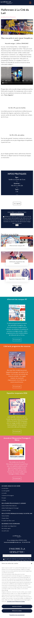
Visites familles (5, 515)
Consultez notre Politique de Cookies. (16, 601)
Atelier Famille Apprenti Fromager (10, 508)
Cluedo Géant (5, 518)
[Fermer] (31, 563)
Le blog (4, 500)
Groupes (4, 498)
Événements (13, 17)
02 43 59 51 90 (26, 542)
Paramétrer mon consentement (17, 615)
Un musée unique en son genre (11, 486)
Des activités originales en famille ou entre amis (17, 513)
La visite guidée (5, 490)
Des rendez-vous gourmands (11, 523)
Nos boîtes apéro (6, 528)
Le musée (4, 493)
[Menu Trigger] (30, 3)
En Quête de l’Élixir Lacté (8, 520)
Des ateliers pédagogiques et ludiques (14, 503)
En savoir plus (17, 339)
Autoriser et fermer (17, 606)
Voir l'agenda (17, 203)
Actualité (3, 17)
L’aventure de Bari (6, 510)
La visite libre (5, 488)
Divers (7, 17)
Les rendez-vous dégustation (9, 526)
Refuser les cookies (17, 610)
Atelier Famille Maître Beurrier (9, 505)
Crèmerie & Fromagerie (8, 495)
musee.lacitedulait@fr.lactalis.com (12, 542)
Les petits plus (5, 530)
